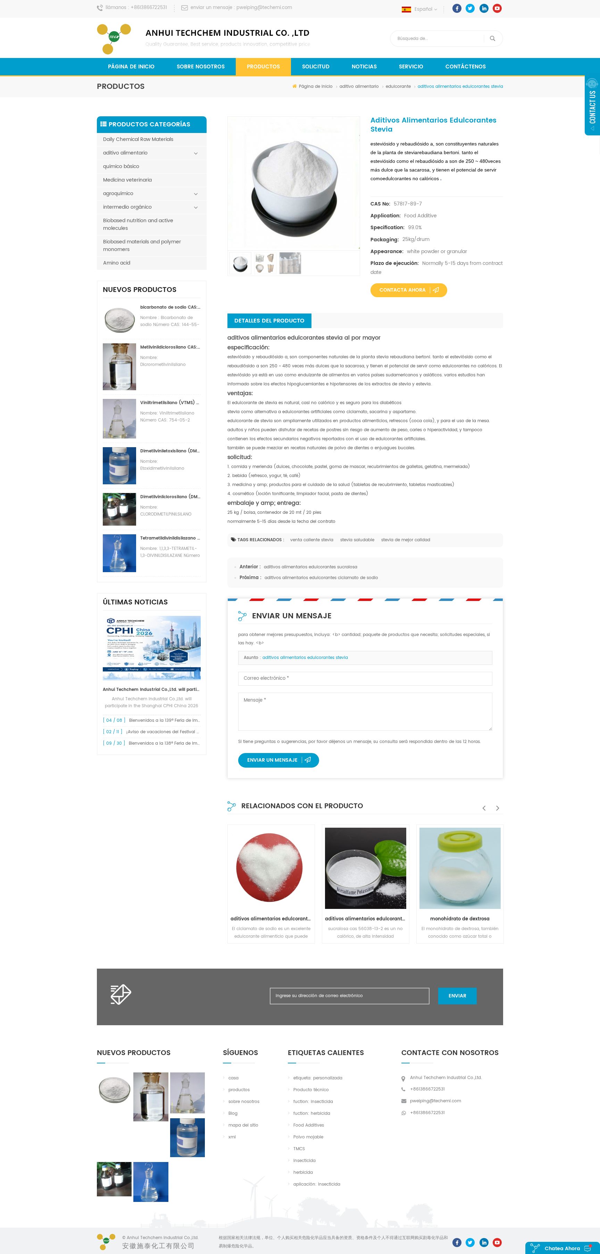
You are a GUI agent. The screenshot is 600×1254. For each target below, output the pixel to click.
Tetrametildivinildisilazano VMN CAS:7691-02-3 (170, 538)
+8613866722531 (149, 7)
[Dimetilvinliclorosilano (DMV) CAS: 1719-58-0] (114, 1179)
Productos (263, 66)
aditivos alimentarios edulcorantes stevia (305, 657)
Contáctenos (465, 66)
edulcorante (398, 86)
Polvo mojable (308, 1137)
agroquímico (118, 194)
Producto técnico (311, 1090)
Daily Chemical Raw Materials (138, 139)
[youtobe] (497, 8)
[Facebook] (456, 8)
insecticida (304, 1160)
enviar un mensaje (272, 760)
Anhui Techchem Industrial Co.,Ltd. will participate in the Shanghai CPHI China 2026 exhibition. (152, 689)
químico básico (121, 166)
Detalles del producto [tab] (269, 320)
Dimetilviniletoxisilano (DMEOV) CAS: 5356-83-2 (170, 451)
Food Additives (308, 1125)
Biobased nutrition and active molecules (138, 224)
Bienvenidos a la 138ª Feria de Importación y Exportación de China (198, 743)
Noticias (364, 66)
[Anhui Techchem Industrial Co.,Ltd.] (204, 39)
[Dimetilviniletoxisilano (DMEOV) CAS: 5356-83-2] (187, 1137)
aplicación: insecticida (316, 1184)
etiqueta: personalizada (317, 1078)
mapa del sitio (243, 1125)
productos (239, 1090)
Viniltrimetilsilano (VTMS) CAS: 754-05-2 (170, 403)
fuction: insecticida (313, 1101)
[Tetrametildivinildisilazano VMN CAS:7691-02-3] (150, 1182)
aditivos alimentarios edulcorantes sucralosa (310, 567)
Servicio (411, 66)
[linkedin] (484, 8)
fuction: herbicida (311, 1113)
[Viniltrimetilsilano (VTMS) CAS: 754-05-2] (187, 1092)
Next (496, 804)
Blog (233, 1113)
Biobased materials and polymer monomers (142, 245)
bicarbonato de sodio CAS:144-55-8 (170, 307)
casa (233, 1078)
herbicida (303, 1172)
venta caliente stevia (311, 540)
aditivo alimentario (359, 86)
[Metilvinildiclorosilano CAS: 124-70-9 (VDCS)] (150, 1097)
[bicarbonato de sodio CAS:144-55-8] (114, 1088)
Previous (482, 804)
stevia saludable (357, 540)
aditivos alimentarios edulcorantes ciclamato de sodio (321, 578)
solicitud (316, 66)
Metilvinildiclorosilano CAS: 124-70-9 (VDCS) (170, 347)
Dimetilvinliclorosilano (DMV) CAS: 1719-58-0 (170, 497)
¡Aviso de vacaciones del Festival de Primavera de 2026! (185, 732)
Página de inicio (131, 66)
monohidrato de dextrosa (460, 919)
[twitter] (470, 8)
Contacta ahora (403, 290)
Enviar (457, 996)
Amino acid (116, 263)
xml (232, 1137)
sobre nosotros (201, 66)
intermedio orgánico (127, 207)
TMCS (299, 1149)
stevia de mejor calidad (405, 540)
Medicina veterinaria (127, 180)
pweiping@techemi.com (264, 7)
